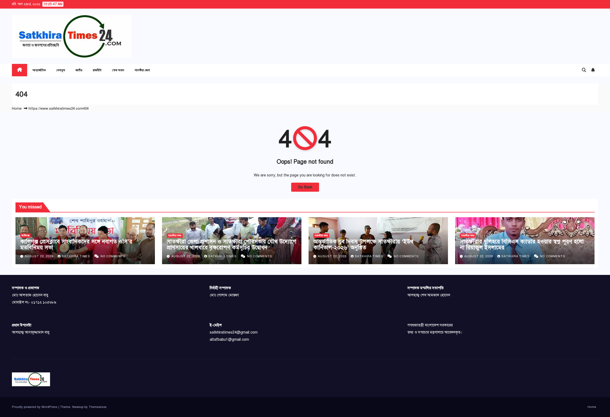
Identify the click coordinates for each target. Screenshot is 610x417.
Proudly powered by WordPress (35, 407)
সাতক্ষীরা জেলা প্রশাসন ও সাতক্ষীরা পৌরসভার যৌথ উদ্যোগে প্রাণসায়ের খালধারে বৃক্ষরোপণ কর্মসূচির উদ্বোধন (231, 244)
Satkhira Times (76, 256)
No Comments (113, 256)
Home (17, 108)
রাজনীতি (97, 70)
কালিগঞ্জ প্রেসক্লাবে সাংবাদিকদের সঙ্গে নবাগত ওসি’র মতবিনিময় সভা (76, 244)
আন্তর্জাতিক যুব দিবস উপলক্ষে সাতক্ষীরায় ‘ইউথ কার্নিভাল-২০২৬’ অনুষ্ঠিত (363, 244)
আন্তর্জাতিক (39, 70)
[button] (584, 70)
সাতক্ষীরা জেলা (142, 70)
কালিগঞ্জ (25, 235)
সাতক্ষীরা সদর (174, 235)
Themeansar (98, 407)
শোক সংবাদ (118, 70)
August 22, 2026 (39, 256)
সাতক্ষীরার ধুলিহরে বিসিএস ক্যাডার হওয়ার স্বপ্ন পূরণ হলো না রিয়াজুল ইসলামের (522, 244)
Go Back (305, 187)
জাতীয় (79, 70)
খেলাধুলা (60, 70)
